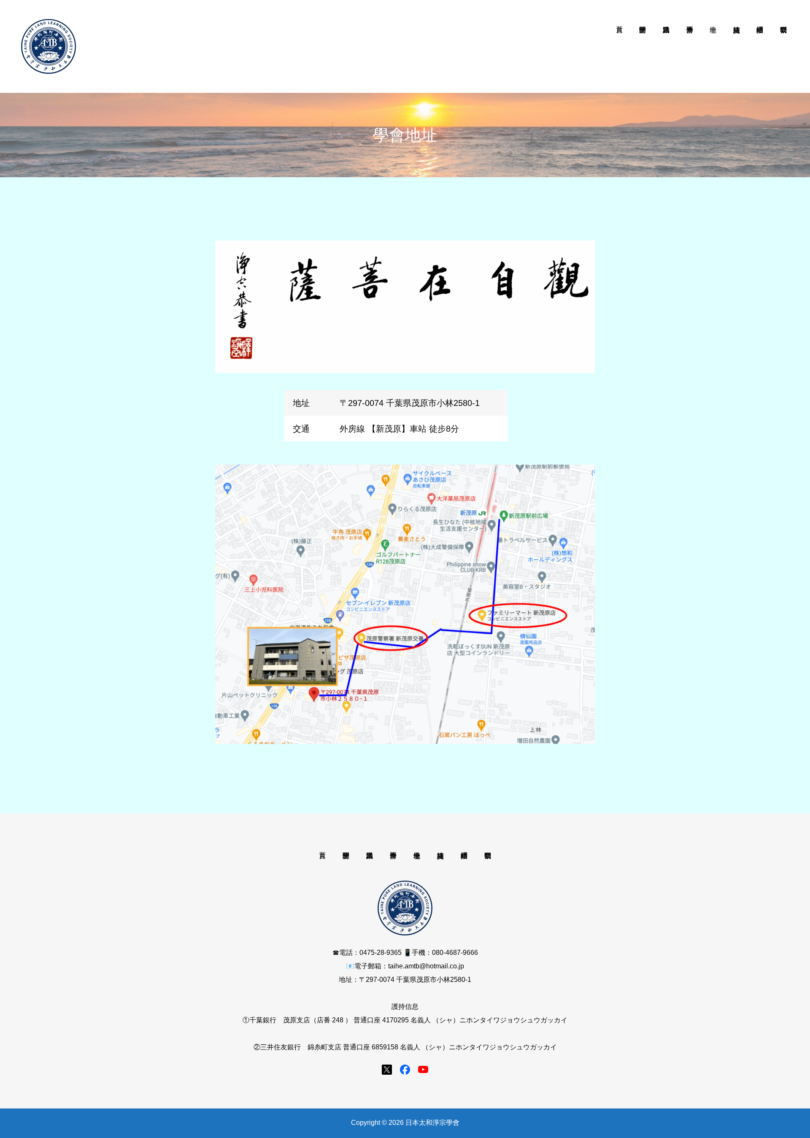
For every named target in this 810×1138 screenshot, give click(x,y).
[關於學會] (643, 46)
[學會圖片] (690, 46)
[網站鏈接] (760, 46)
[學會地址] (713, 46)
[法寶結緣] (736, 46)
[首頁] (619, 46)
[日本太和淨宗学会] (48, 46)
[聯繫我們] (783, 46)
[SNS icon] (387, 1070)
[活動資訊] (666, 46)
